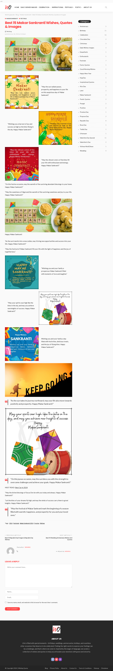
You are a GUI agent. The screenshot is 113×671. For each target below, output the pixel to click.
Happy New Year (93, 73)
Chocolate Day (93, 39)
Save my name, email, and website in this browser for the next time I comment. (33, 602)
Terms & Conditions (85, 668)
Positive (93, 108)
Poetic (78, 7)
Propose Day (93, 116)
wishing (9, 31)
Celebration (44, 7)
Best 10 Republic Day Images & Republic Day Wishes (19, 539)
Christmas (93, 43)
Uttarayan (93, 133)
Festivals (69, 7)
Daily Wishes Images (29, 7)
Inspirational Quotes (93, 82)
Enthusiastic (93, 56)
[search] (106, 7)
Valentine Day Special (93, 138)
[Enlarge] (69, 201)
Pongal (93, 103)
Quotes (36, 523)
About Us (88, 7)
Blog (46, 668)
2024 (11, 523)
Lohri (93, 91)
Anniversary (93, 26)
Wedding (93, 151)
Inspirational (57, 7)
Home (17, 7)
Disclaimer (104, 668)
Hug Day (93, 78)
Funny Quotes (93, 65)
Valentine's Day (93, 142)
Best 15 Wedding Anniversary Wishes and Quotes (59, 539)
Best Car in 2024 (21, 487)
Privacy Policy (54, 668)
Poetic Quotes (93, 99)
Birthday (93, 31)
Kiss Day (93, 86)
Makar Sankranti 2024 (27, 523)
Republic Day (93, 121)
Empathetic (93, 52)
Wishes (42, 523)
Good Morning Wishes (93, 69)
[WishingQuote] (56, 629)
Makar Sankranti (12, 18)
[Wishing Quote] (8, 7)
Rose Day (93, 125)
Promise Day (93, 112)
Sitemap (96, 668)
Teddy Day (93, 129)
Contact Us (73, 668)
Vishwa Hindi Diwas (93, 146)
